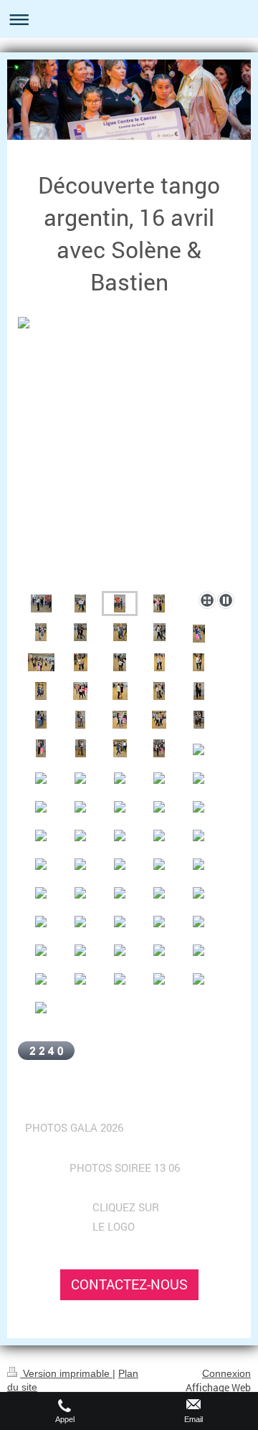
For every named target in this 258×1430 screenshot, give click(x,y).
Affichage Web (218, 1387)
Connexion (226, 1373)
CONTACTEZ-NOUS (129, 1284)
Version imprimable (66, 1373)
